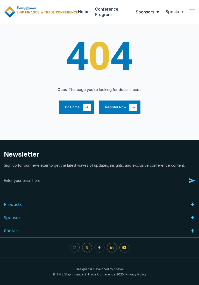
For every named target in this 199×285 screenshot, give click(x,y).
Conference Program (106, 11)
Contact (11, 230)
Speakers (175, 11)
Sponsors (145, 12)
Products (13, 204)
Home (84, 11)
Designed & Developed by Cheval (100, 269)
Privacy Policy (136, 274)
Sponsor (12, 217)
